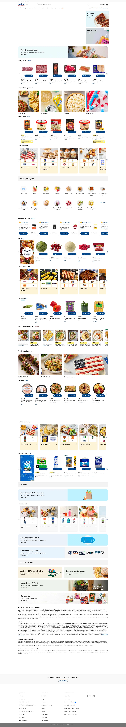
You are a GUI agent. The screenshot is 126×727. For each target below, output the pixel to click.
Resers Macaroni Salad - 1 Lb (84, 137)
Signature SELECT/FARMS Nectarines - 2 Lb (98, 259)
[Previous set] (19, 74)
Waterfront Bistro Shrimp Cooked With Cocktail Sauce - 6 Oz (41, 402)
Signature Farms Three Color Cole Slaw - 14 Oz (55, 137)
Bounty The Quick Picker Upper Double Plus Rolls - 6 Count (41, 475)
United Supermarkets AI (103, 8)
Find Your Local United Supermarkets (27, 705)
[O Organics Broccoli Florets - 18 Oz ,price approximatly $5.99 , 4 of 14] (70, 312)
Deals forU (90, 8)
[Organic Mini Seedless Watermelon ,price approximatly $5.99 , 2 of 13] (41, 252)
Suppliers (44, 711)
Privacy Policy (67, 699)
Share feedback (63, 680)
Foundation (44, 717)
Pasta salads (45, 377)
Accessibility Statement (69, 705)
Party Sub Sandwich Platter (69, 400)
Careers (43, 708)
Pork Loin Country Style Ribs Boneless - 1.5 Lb (41, 81)
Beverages (44, 113)
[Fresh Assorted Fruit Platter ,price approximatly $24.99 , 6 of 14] (99, 394)
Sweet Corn (23, 318)
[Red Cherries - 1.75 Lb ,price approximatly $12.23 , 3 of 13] (56, 252)
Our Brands (21, 696)
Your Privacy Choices (68, 702)
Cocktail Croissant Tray (83, 400)
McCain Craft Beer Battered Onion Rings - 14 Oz (69, 474)
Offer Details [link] (21, 229)
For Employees (45, 714)
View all (29, 60)
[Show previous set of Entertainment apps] (19, 437)
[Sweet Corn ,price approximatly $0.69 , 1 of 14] (27, 312)
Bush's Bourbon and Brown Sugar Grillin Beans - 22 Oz (98, 137)
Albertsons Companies (47, 705)
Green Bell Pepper (82, 318)
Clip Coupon (23, 233)
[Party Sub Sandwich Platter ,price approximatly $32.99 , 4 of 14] (70, 394)
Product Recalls (45, 720)
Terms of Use (67, 696)
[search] (87, 4)
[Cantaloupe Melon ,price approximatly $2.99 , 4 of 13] (70, 252)
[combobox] (63, 4)
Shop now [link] (89, 17)
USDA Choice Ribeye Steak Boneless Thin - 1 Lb (69, 81)
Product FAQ (22, 714)
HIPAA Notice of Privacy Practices (71, 708)
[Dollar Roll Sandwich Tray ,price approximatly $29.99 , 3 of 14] (56, 394)
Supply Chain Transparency (70, 711)
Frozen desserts (92, 113)
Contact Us (44, 696)
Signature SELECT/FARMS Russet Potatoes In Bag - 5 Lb (41, 320)
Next (106, 338)
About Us (44, 702)
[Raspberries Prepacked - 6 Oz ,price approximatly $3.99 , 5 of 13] (84, 252)
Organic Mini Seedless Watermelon (39, 259)
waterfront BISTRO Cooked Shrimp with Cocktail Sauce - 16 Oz (27, 402)
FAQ (43, 699)
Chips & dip (22, 113)
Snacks (66, 113)
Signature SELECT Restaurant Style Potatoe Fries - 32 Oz (69, 138)
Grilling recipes (23, 377)
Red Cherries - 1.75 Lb (54, 259)
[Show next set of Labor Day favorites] (107, 281)
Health (24, 1)
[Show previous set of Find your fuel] (19, 519)
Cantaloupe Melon (67, 259)
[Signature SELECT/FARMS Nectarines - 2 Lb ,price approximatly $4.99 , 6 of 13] (99, 252)
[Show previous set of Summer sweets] (19, 160)
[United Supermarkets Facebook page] (88, 696)
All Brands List (22, 717)
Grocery (20, 1)
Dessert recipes (69, 377)
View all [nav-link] (37, 326)
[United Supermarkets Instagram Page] (93, 696)
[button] (30, 4)
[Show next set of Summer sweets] (107, 160)
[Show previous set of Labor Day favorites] (19, 281)
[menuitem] (20, 8)
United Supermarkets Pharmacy (26, 711)
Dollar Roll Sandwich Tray (55, 400)
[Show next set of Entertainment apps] (107, 437)
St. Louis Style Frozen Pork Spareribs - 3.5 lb (26, 81)
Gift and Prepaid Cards (24, 702)
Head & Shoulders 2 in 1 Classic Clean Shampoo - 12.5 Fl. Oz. (56, 475)
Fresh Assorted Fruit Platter (98, 400)
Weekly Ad (95, 8)
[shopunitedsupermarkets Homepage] (21, 4)
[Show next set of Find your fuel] (107, 519)
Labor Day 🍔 (60, 8)
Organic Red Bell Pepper (55, 318)
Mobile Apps (22, 699)
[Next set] (107, 74)
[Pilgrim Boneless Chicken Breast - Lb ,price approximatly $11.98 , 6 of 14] (99, 74)
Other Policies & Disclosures (70, 714)
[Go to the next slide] (106, 228)
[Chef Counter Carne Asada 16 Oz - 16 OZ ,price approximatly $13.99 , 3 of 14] (56, 74)
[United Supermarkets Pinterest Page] (90, 696)
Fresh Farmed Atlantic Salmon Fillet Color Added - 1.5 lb (84, 82)
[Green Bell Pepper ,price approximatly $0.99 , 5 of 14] (84, 312)
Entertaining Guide (23, 720)
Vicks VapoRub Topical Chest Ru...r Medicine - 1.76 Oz (84, 474)
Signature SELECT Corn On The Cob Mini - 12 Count (98, 319)
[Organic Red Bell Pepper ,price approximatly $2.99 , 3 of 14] (56, 312)
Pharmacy (28, 1)
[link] (23, 54)
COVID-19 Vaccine (23, 708)
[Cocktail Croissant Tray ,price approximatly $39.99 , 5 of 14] (84, 394)
